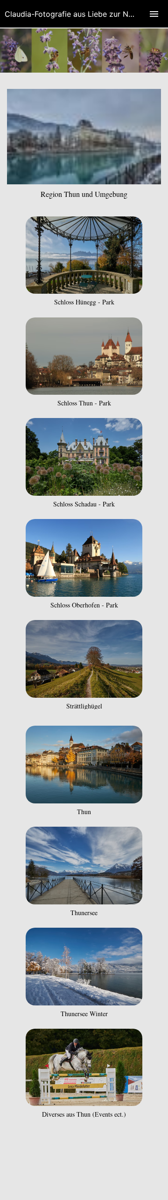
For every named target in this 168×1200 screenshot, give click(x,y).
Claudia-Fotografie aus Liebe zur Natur (73, 14)
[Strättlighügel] (84, 695)
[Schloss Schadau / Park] (84, 493)
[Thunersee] (84, 901)
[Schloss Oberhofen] (84, 594)
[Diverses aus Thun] (84, 1103)
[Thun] (84, 800)
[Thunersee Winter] (84, 1002)
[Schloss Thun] (84, 392)
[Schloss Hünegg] (84, 291)
